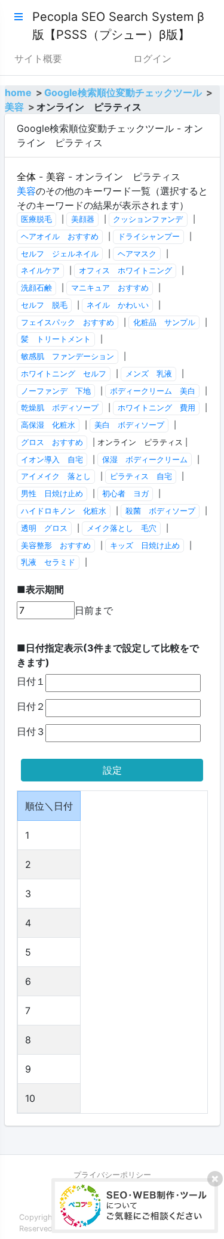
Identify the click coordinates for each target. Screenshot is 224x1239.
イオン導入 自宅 (52, 459)
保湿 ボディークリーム (145, 459)
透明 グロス (44, 528)
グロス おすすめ (52, 442)
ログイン (152, 58)
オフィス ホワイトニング (125, 270)
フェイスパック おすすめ (67, 322)
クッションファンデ (148, 219)
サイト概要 (38, 58)
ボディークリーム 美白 (152, 391)
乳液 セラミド (48, 562)
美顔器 (82, 219)
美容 (14, 107)
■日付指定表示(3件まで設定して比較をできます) (108, 655)
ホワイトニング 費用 (156, 407)
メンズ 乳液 (148, 373)
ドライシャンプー (149, 236)
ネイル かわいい (118, 305)
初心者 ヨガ (125, 493)
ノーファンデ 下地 (56, 391)
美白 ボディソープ (129, 425)
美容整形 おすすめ (56, 545)
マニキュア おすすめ (110, 287)
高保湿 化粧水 (48, 425)
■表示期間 (40, 589)
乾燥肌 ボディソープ (60, 407)
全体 (26, 177)
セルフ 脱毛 (44, 305)
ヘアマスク (137, 253)
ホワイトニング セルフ (63, 373)
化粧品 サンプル (164, 322)
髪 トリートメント (56, 339)
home (18, 92)
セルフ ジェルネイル (60, 253)
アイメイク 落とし (56, 476)
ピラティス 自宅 (141, 476)
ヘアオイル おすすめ (60, 236)
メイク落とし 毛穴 (122, 528)
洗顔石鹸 (36, 287)
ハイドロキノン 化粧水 (63, 510)
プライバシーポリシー (112, 1174)
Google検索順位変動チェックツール (123, 92)
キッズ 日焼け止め (145, 545)
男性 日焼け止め (52, 493)
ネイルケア (40, 270)
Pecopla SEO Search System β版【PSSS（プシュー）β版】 (118, 26)
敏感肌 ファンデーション (67, 356)
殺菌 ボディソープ (160, 510)
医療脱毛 (36, 219)
